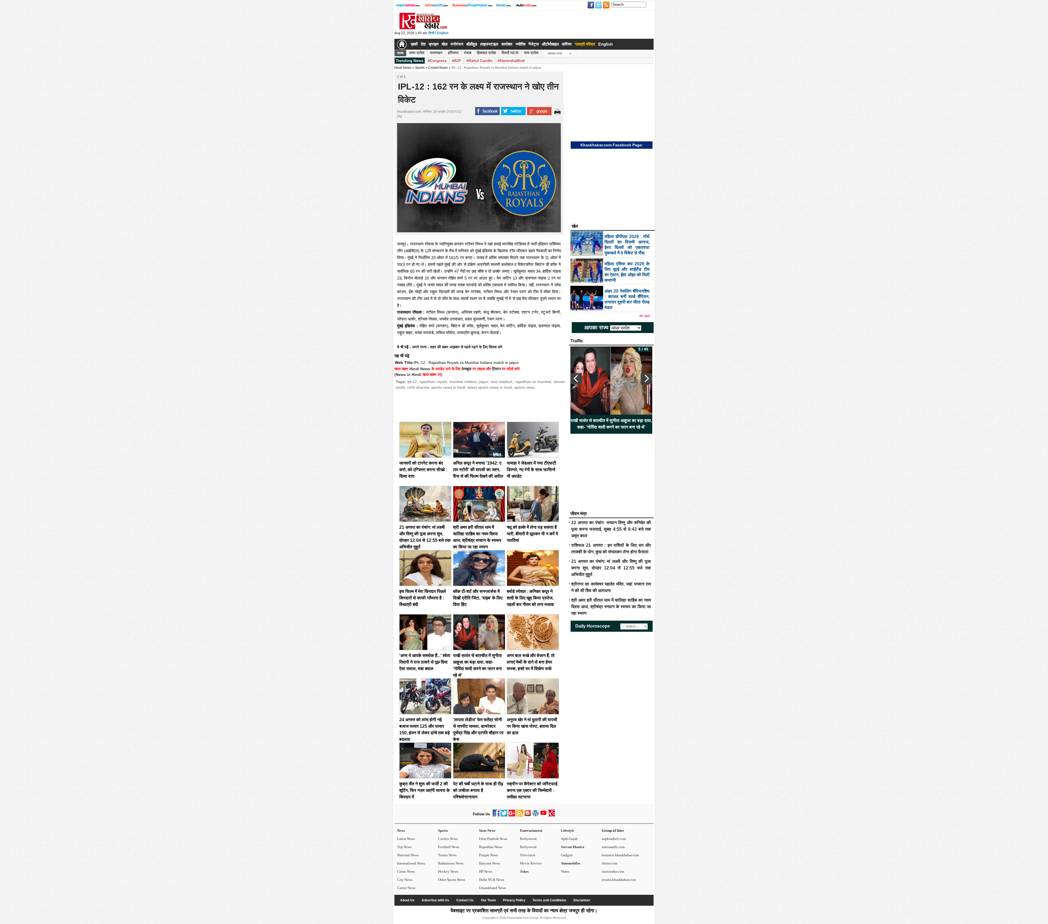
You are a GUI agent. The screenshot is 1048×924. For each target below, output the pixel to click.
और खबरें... (645, 316)
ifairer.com (609, 863)
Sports (443, 830)
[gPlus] (511, 815)
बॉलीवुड (471, 44)
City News (404, 880)
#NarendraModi (511, 60)
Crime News (406, 871)
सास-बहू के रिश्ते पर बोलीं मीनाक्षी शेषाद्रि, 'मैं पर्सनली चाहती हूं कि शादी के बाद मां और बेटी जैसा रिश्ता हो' (611, 423)
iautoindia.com (613, 871)
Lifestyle (567, 830)
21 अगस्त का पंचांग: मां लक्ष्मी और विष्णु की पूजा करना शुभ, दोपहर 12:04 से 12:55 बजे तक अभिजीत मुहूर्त (611, 568)
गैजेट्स (533, 44)
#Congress (437, 60)
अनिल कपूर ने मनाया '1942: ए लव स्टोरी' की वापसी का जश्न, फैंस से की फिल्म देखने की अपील (478, 470)
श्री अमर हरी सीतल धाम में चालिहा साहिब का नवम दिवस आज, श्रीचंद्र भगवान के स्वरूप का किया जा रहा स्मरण (611, 607)
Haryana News (489, 863)
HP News (485, 871)
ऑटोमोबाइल (550, 44)
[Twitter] (504, 815)
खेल (445, 44)
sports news (524, 387)
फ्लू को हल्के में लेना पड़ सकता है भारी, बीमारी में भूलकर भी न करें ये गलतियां (532, 534)
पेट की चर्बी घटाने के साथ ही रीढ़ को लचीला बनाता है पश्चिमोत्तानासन (478, 790)
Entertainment (531, 830)
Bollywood (528, 839)
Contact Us (465, 900)
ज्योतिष (520, 44)
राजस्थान (436, 52)
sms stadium (502, 381)
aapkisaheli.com (614, 839)
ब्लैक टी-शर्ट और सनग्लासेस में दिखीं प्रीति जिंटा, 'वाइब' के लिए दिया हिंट (477, 598)
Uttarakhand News (492, 888)
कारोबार (507, 44)
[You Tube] (543, 815)
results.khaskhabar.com (619, 880)
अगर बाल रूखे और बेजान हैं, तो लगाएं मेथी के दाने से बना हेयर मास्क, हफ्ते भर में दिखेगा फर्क (531, 662)
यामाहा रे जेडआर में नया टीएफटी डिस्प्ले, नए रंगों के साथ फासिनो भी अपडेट (531, 470)
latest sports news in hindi (490, 387)
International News (411, 863)
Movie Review (531, 863)
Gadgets (567, 855)
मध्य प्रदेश (531, 52)
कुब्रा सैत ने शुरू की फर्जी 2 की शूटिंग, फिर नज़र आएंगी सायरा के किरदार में (424, 790)
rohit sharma (418, 387)
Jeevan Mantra (572, 847)
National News (408, 855)
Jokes (524, 871)
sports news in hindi (448, 387)
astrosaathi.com (613, 847)
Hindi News (403, 68)
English (442, 33)
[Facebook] (496, 815)
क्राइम (434, 44)
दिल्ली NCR (510, 52)
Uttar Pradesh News (493, 839)
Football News (448, 847)
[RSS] (519, 815)
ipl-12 (412, 381)
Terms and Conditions (549, 900)
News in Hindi (408, 374)
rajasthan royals (433, 381)
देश (423, 44)
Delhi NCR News (491, 880)
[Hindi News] (423, 28)
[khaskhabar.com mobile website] (551, 815)
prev (576, 378)
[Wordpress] (535, 815)
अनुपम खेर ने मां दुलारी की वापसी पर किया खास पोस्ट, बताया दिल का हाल (532, 726)
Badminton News (450, 863)
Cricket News (438, 68)
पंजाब (467, 52)
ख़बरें (414, 44)
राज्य (400, 53)
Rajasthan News (490, 847)
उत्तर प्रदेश (416, 52)
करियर (567, 44)
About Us (407, 900)
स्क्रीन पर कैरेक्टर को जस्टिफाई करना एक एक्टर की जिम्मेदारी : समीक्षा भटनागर (532, 790)
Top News (404, 847)
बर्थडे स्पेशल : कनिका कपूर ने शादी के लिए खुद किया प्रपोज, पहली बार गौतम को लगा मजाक (530, 598)
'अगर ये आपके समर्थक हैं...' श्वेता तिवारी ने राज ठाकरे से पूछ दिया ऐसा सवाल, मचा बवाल (424, 662)
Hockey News (448, 871)
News (401, 830)
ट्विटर (496, 369)
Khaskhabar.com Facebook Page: (611, 145)
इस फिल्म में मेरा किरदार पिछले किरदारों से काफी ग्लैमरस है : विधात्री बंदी (422, 598)
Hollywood (528, 847)
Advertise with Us (435, 900)
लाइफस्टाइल (489, 44)
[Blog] (527, 815)
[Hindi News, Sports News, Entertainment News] (401, 44)
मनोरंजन (457, 44)
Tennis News (447, 855)
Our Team (488, 900)
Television (527, 855)
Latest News (406, 839)
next (646, 378)
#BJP (456, 60)
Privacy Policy (514, 900)
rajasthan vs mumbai (533, 381)
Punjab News (488, 855)
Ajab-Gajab (569, 839)
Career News (406, 888)
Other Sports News (451, 880)
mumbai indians (463, 381)
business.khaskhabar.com (620, 855)
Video (565, 871)
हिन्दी (431, 33)
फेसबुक (466, 369)
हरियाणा (453, 52)
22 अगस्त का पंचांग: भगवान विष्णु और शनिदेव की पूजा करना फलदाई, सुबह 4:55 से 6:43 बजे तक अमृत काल (611, 529)
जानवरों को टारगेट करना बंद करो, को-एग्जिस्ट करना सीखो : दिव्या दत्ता (423, 470)
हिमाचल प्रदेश (486, 52)
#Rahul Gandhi (479, 60)
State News (487, 830)
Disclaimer (581, 900)
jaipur (483, 381)
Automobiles (570, 863)
